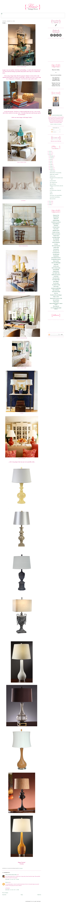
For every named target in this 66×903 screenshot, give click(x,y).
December (52, 156)
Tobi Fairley (56, 225)
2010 (50, 202)
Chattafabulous (56, 256)
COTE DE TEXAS (56, 227)
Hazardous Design (56, 278)
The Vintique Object (56, 279)
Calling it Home (56, 301)
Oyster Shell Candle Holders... (55, 197)
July (51, 159)
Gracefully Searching (56, 284)
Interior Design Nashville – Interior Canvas (56, 304)
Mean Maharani (56, 306)
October (51, 157)
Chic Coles (56, 293)
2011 (50, 201)
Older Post (39, 894)
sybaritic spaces (56, 266)
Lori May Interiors (56, 252)
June (51, 161)
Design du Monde (56, 220)
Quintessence (56, 218)
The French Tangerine (56, 245)
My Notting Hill (56, 239)
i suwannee (56, 244)
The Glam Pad (56, 249)
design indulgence (56, 223)
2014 (50, 151)
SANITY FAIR (56, 247)
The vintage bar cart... (53, 182)
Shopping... (52, 188)
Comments (54, 131)
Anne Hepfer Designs (56, 237)
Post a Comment (5, 892)
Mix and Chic (56, 228)
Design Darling (56, 216)
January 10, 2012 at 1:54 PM (12, 879)
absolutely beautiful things (56, 288)
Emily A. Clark (56, 296)
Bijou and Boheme (56, 289)
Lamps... (4, 23)
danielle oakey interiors (56, 274)
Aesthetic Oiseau (56, 235)
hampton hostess (56, 271)
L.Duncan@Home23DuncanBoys (11, 874)
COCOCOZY (56, 276)
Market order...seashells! (54, 174)
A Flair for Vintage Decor (56, 115)
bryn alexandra (56, 283)
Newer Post (4, 894)
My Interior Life (56, 250)
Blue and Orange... (53, 184)
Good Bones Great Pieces (56, 222)
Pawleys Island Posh (56, 242)
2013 (50, 153)
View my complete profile (55, 124)
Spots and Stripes (56, 300)
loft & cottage (56, 286)
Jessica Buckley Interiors (56, 257)
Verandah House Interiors (56, 259)
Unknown (7, 882)
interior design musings (56, 267)
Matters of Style (56, 261)
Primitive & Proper (56, 232)
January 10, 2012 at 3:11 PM (12, 889)
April (51, 164)
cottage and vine (56, 240)
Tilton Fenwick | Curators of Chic (56, 298)
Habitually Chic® (56, 230)
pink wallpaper (56, 281)
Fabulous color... (53, 176)
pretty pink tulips (56, 269)
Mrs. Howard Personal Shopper (56, 295)
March (51, 166)
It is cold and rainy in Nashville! (55, 190)
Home (22, 894)
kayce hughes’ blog (56, 272)
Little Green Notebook (56, 233)
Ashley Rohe (56, 264)
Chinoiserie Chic (56, 215)
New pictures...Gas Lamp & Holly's (56, 195)
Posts (53, 129)
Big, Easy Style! (52, 198)
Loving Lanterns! (53, 180)
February (51, 167)
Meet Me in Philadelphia (56, 262)
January (51, 169)
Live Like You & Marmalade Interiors (56, 308)
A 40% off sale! (52, 171)
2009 (50, 204)
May (51, 162)
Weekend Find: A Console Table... (56, 172)
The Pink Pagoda (56, 254)
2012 (50, 154)
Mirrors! (51, 193)
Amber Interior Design (56, 291)
